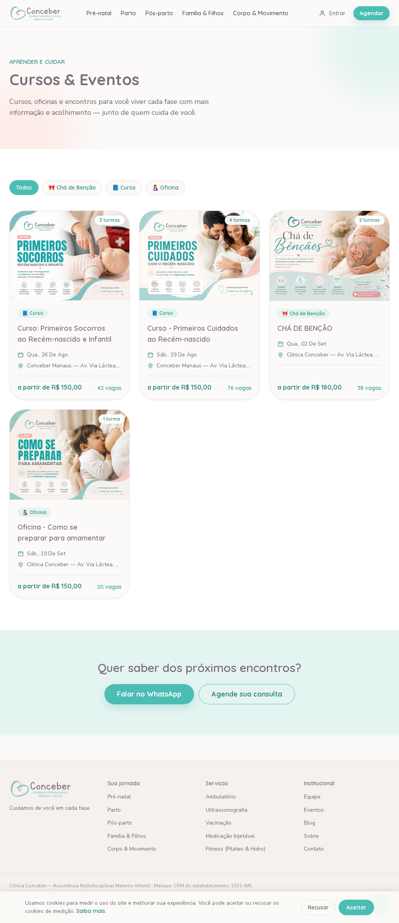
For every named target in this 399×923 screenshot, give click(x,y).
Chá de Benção (72, 187)
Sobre (311, 836)
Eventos (314, 810)
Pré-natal (99, 13)
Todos (24, 187)
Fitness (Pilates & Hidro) (235, 849)
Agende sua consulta (247, 694)
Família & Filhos (203, 13)
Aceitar (356, 907)
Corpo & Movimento (260, 13)
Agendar (371, 13)
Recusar (318, 907)
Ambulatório (221, 796)
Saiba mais (90, 910)
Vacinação (218, 822)
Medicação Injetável (230, 836)
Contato (314, 849)
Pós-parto (159, 13)
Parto (128, 13)
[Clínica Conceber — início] (35, 13)
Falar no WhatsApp (149, 694)
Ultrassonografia (226, 810)
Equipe (312, 796)
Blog (309, 822)
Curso (124, 187)
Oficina (165, 187)
